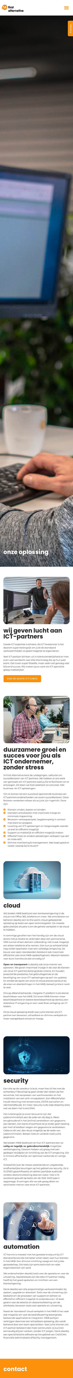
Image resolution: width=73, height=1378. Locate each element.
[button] (66, 7)
